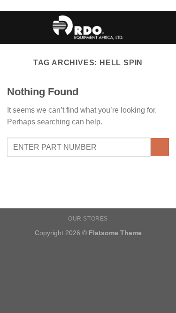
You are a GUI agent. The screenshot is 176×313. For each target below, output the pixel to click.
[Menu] (12, 27)
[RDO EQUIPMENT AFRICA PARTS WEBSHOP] (88, 27)
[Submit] (160, 147)
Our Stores (88, 218)
